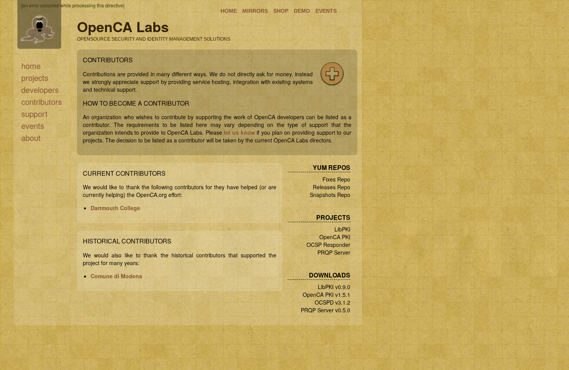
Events (32, 125)
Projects (34, 77)
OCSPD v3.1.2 (332, 302)
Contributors (41, 101)
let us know (239, 132)
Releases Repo (331, 187)
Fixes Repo (336, 179)
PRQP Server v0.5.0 (325, 310)
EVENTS (326, 11)
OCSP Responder (328, 244)
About (31, 137)
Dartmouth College (115, 208)
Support (34, 113)
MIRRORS (255, 11)
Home (31, 65)
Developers (40, 89)
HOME (229, 11)
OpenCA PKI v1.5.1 (326, 294)
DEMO (302, 11)
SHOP (280, 11)
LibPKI (342, 229)
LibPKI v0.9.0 (334, 287)
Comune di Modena (116, 276)
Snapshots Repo (330, 195)
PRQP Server (333, 252)
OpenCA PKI (334, 237)
